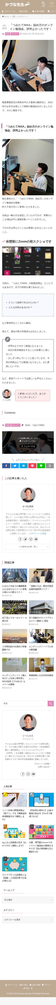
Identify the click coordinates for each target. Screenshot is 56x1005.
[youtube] (36, 539)
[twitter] (25, 539)
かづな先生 (28, 506)
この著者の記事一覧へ (28, 547)
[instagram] (31, 539)
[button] (6, 465)
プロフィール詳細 (38, 533)
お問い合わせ (43, 767)
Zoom (27, 425)
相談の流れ (23, 985)
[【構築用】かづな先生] (16, 4)
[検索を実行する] (51, 703)
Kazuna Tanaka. (25, 993)
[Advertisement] (25, 947)
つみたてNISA (38, 425)
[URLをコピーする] (50, 465)
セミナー (14, 34)
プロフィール (12, 985)
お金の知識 (35, 985)
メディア (47, 985)
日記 (7, 34)
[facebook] (20, 539)
